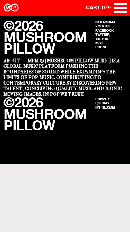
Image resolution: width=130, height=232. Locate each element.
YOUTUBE (103, 26)
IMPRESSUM (105, 107)
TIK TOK (101, 39)
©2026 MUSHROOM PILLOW (44, 37)
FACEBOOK (104, 30)
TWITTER (102, 34)
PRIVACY (102, 99)
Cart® (98, 7)
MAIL (99, 43)
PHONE (101, 47)
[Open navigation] (120, 8)
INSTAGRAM (105, 22)
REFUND (102, 103)
